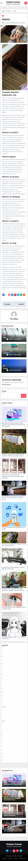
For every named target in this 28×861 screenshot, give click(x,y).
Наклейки (7, 304)
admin (8, 22)
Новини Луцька (13, 2)
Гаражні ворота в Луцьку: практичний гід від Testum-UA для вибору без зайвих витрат (13, 498)
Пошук (4, 391)
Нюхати (5, 368)
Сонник (10, 858)
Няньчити (6, 353)
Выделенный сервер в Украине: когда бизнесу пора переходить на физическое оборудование (13, 425)
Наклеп (6, 19)
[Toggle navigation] (1, 3)
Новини (4, 706)
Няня (4, 337)
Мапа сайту (23, 858)
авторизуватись (6, 384)
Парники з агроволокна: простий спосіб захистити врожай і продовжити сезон (14, 798)
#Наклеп (23, 22)
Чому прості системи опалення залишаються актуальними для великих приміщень (13, 476)
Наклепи (21, 304)
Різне (3, 721)
